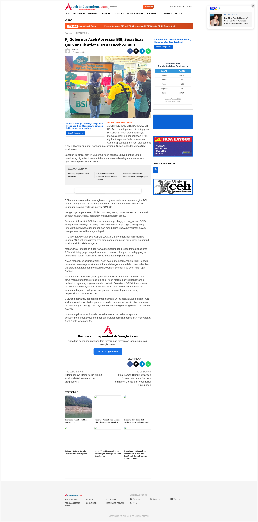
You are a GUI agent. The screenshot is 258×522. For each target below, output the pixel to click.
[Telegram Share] (142, 51)
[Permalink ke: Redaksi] (67, 51)
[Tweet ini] (136, 51)
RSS (135, 503)
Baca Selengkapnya (75, 133)
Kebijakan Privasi (115, 503)
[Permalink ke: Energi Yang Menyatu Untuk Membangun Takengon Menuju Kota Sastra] (107, 438)
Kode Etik (111, 499)
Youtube (176, 499)
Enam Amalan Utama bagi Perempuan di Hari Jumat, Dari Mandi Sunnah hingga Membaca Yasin (135, 454)
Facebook (137, 499)
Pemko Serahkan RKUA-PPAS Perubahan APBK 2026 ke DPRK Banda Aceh (108, 26)
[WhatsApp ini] (148, 51)
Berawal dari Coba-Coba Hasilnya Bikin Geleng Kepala (137, 421)
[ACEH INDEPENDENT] (86, 6)
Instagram (157, 499)
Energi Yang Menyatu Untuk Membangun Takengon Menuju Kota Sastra (107, 453)
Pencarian (148, 7)
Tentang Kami (71, 499)
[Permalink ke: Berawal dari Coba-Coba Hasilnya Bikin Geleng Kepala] (137, 407)
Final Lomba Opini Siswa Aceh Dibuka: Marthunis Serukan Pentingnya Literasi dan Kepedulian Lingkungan (132, 378)
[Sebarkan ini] (130, 51)
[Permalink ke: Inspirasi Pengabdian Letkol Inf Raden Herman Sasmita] (107, 407)
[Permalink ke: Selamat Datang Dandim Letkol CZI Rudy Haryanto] (78, 438)
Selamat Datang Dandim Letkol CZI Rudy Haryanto (76, 452)
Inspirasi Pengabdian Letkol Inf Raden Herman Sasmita (106, 176)
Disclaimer (91, 503)
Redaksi (89, 499)
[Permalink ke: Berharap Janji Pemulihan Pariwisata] (78, 407)
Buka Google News (108, 351)
